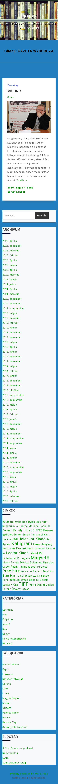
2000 (5, 521)
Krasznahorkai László (41, 548)
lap (3, 553)
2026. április (9, 241)
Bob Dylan (28, 521)
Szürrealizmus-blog (14, 762)
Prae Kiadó (25, 571)
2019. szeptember (13, 308)
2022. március (10, 274)
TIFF (24, 584)
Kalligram (21, 543)
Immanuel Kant (40, 534)
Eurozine (7, 674)
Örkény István (20, 589)
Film (4, 614)
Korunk (21, 548)
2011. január (9, 457)
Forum (48, 530)
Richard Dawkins (43, 571)
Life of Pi (35, 553)
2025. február (10, 255)
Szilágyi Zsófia (38, 579)
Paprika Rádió (10, 712)
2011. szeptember (13, 438)
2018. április (9, 347)
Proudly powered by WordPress (29, 773)
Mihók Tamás (10, 562)
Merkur (6, 703)
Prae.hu (9, 571)
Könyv (6, 633)
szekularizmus (19, 579)
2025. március (10, 250)
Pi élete (42, 566)
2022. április (9, 269)
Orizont (6, 707)
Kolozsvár (8, 548)
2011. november (12, 433)
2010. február (10, 501)
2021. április (9, 289)
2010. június (9, 481)
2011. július (9, 448)
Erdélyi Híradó (23, 530)
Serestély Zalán (30, 575)
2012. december (12, 424)
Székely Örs (10, 584)
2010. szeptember (13, 467)
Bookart (42, 522)
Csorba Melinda (29, 526)
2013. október (10, 390)
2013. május (9, 404)
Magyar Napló (10, 698)
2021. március (10, 294)
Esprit (5, 669)
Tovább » (22, 180)
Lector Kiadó (17, 553)
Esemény (12, 85)
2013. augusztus (12, 400)
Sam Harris (10, 575)
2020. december (12, 298)
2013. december (12, 380)
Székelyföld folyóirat (15, 727)
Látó (5, 688)
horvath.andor (16, 191)
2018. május (9, 342)
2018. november (12, 337)
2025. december (12, 245)
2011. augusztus (12, 443)
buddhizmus (10, 526)
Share (10, 97)
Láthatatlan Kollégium (16, 558)
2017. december (12, 356)
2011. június (9, 452)
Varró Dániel (37, 584)
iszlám (6, 539)
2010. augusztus (12, 472)
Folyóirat (7, 619)
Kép (4, 629)
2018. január (9, 351)
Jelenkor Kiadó (32, 539)
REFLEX (29, 16)
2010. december (12, 462)
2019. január (9, 327)
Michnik (14, 91)
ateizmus (15, 521)
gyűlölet (7, 534)
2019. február (10, 322)
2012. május (9, 428)
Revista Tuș (9, 722)
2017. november (12, 361)
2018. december (12, 332)
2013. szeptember (13, 395)
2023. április (9, 260)
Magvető (40, 557)
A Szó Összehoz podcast (17, 748)
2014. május (9, 366)
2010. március (10, 496)
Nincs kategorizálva (14, 638)
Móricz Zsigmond (31, 562)
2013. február (10, 414)
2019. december (12, 303)
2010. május (9, 486)
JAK (15, 539)
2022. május (9, 265)
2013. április (9, 409)
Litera (5, 693)
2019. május (9, 313)
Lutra (5, 757)
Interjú (6, 624)
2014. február (10, 371)
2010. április (9, 491)
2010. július (9, 477)
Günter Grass (22, 534)
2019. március (10, 318)
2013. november (12, 385)
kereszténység (42, 544)
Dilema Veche (10, 664)
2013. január (9, 419)
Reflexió (7, 643)
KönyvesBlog (10, 753)
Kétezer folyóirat (12, 679)
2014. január (9, 375)
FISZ (38, 530)
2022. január (9, 279)
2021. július (9, 284)
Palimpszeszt (27, 566)
